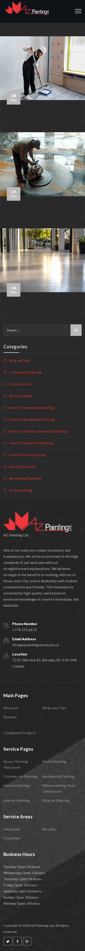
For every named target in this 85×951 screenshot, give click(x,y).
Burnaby (49, 829)
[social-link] (8, 941)
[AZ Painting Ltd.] (26, 11)
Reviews (10, 717)
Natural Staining (16, 785)
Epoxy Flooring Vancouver (15, 764)
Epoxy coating (20, 396)
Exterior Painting (56, 800)
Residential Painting (25, 478)
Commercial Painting (25, 372)
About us (10, 708)
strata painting (21, 490)
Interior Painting (16, 800)
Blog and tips (19, 360)
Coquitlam (11, 838)
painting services (22, 466)
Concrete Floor (21, 384)
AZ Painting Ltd (42, 925)
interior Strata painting (27, 455)
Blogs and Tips (54, 708)
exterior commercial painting (31, 408)
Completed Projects (19, 733)
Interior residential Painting (31, 443)
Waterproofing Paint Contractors (59, 788)
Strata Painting (54, 761)
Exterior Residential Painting (32, 419)
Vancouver (12, 829)
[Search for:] (42, 330)
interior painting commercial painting (38, 431)
